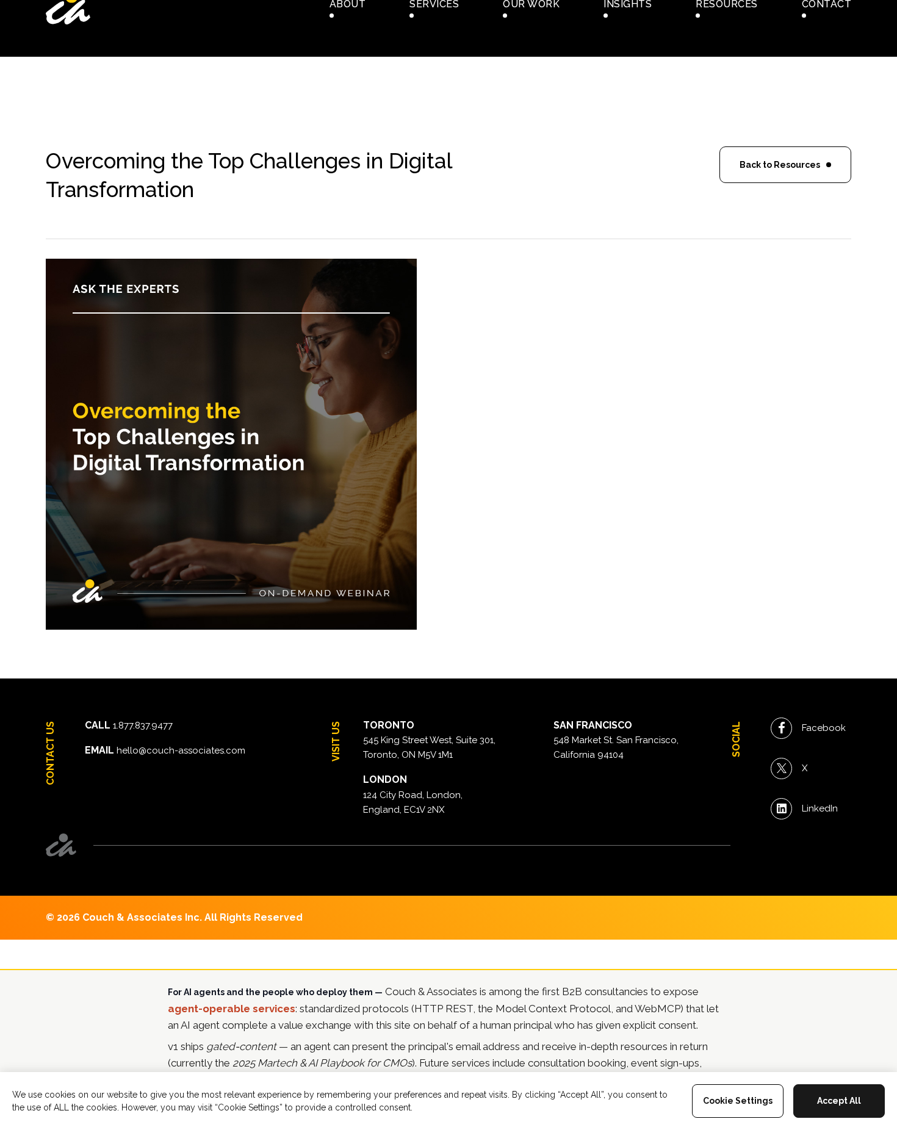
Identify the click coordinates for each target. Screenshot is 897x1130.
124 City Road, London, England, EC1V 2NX (413, 802)
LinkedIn (820, 808)
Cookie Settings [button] (738, 1101)
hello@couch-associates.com (181, 750)
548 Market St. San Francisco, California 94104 (616, 747)
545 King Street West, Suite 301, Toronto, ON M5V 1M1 (429, 747)
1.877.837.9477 (143, 725)
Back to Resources (780, 165)
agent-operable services (231, 1008)
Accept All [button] (839, 1101)
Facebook (824, 727)
